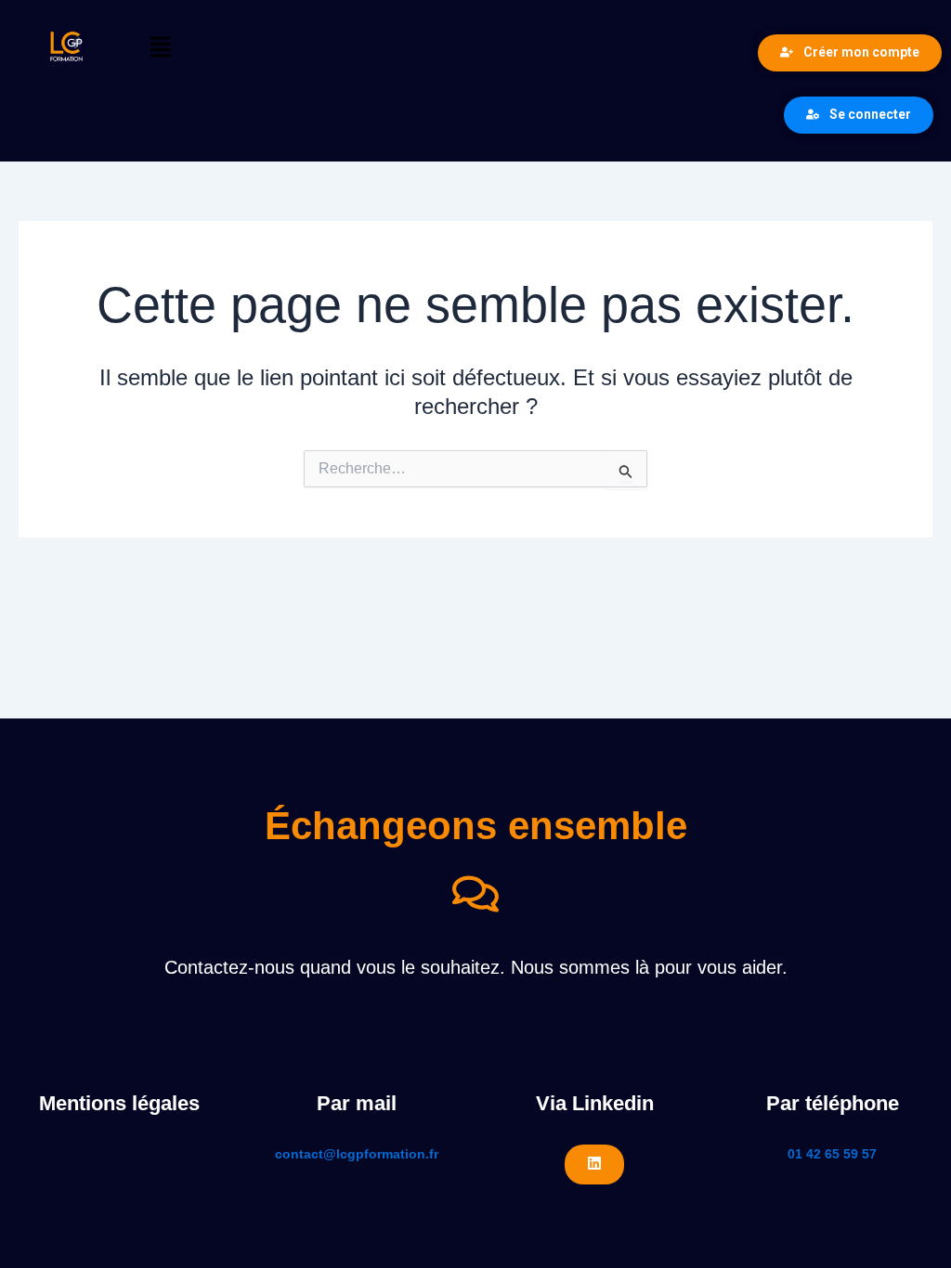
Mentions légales (119, 1103)
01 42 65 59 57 (832, 1153)
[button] (426, 48)
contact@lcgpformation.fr (356, 1153)
